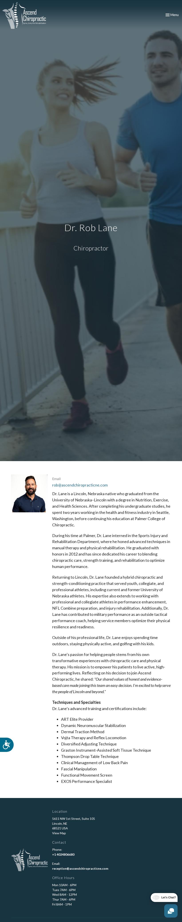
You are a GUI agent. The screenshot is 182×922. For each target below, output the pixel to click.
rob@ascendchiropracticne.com (80, 484)
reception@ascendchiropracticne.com (80, 868)
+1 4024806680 (63, 854)
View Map (59, 833)
